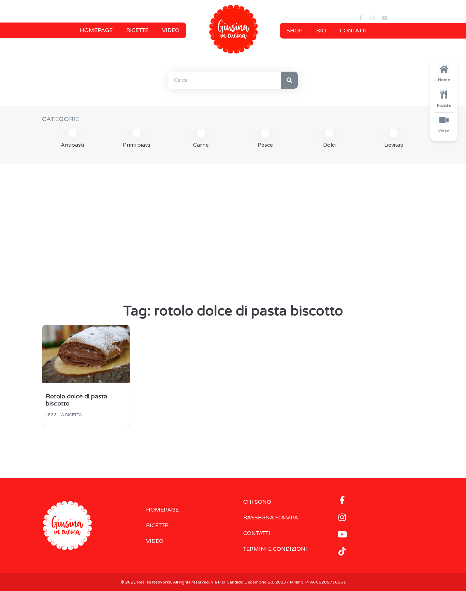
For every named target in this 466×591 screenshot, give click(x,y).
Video (170, 30)
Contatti (353, 30)
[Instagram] (373, 18)
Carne (201, 145)
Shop (295, 30)
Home (444, 79)
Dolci (329, 145)
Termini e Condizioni (275, 549)
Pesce (265, 145)
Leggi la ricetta (64, 414)
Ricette (137, 30)
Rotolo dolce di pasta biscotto (76, 400)
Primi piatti (136, 145)
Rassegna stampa (270, 517)
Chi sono (257, 502)
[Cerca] (289, 80)
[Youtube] (385, 18)
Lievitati (393, 145)
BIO (321, 30)
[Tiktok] (342, 551)
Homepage (96, 30)
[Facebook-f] (361, 18)
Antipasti (72, 145)
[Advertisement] (233, 222)
